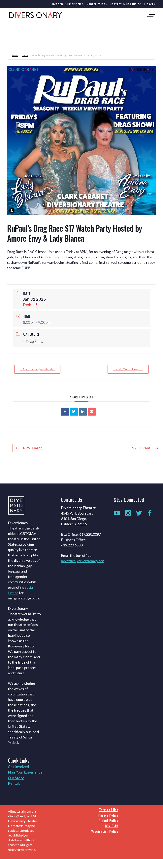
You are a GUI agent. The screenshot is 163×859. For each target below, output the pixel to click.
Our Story (16, 778)
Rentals (14, 783)
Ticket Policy (108, 820)
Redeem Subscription (67, 4)
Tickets (149, 4)
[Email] (92, 412)
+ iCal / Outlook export (128, 369)
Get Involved (18, 766)
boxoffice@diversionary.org (82, 561)
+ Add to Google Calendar (37, 369)
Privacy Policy (108, 815)
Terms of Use (108, 809)
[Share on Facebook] (65, 412)
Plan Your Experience (25, 772)
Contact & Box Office (125, 4)
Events (25, 55)
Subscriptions (96, 4)
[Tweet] (74, 412)
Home (15, 55)
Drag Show (34, 341)
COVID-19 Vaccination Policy (104, 829)
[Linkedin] (83, 412)
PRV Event (32, 448)
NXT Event (141, 448)
